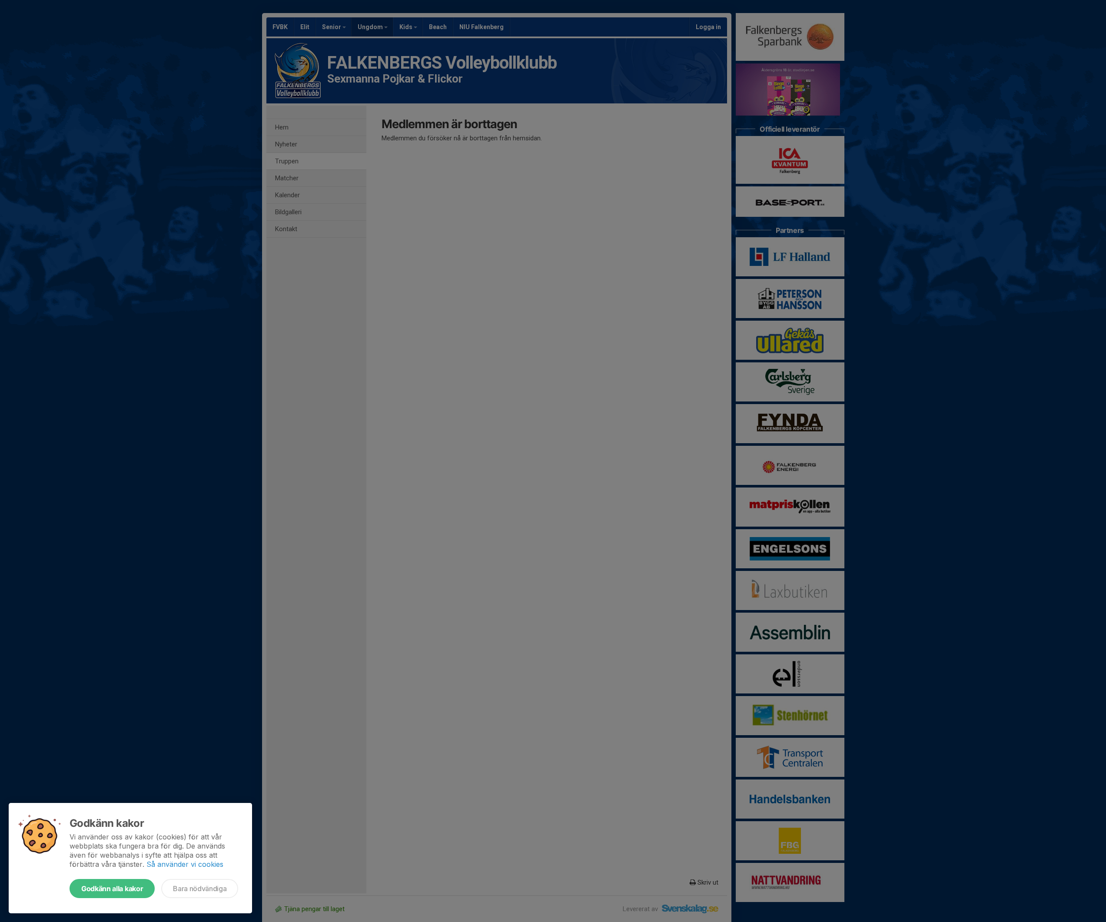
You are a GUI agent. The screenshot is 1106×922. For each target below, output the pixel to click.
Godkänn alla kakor (112, 888)
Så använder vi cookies (184, 864)
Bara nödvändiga (199, 888)
